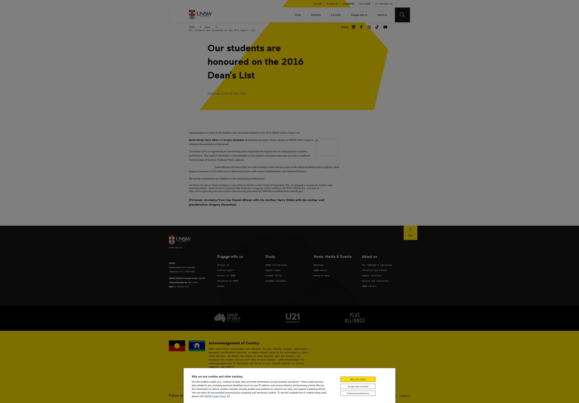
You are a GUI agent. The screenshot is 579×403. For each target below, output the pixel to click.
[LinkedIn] (354, 27)
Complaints (404, 396)
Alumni (220, 286)
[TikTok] (377, 27)
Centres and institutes (375, 280)
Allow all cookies (358, 379)
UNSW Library (369, 286)
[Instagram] (369, 27)
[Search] (402, 15)
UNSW (191, 27)
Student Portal (273, 275)
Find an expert (225, 270)
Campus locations (371, 275)
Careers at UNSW (226, 275)
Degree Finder (273, 270)
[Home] (200, 15)
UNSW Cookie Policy (217, 396)
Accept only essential (358, 386)
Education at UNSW (227, 280)
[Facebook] (361, 27)
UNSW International (276, 264)
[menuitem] (298, 14)
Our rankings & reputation (377, 264)
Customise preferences (358, 393)
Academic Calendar (275, 280)
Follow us (176, 395)
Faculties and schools (374, 270)
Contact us (223, 264)
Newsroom (318, 264)
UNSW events (320, 270)
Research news (321, 275)
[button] (410, 233)
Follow (344, 27)
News (208, 27)
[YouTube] (385, 27)
